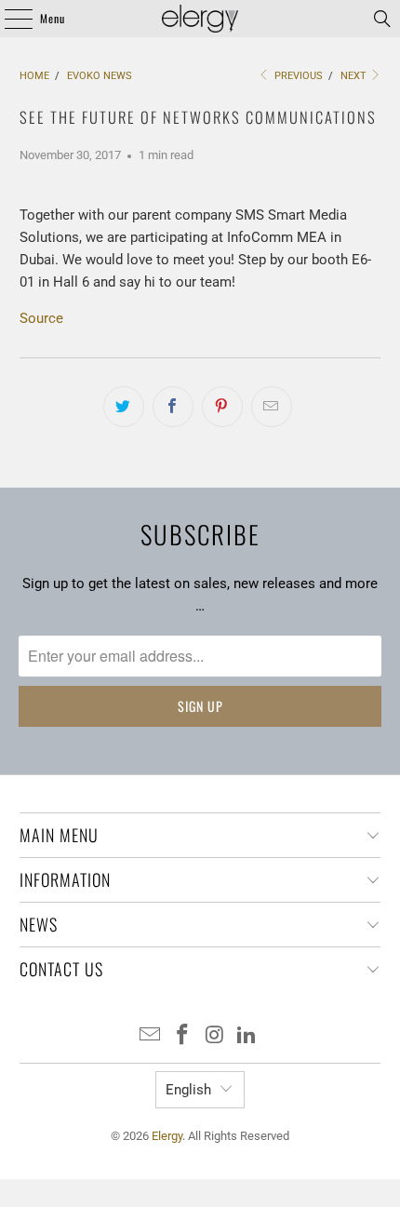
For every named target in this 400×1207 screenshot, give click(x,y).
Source (41, 318)
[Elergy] (200, 18)
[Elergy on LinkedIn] (247, 1036)
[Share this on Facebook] (173, 406)
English (188, 1089)
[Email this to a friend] (271, 406)
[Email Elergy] (151, 1036)
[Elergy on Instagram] (216, 1036)
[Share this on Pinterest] (222, 406)
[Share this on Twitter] (123, 406)
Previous (297, 76)
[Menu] (8, 18)
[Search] (382, 18)
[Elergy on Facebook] (183, 1036)
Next (354, 76)
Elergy (167, 1136)
